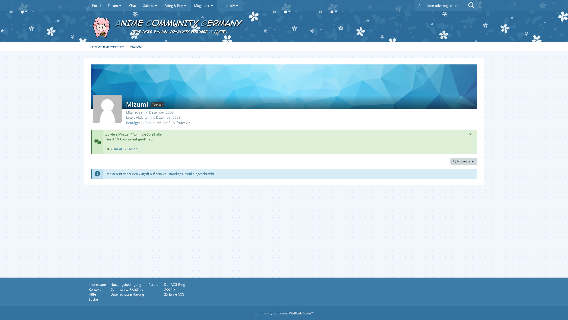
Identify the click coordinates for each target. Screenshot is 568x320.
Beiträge (132, 122)
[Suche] (471, 5)
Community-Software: (284, 313)
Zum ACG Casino (124, 149)
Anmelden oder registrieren (439, 5)
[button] (463, 161)
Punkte (150, 122)
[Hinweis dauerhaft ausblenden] (470, 134)
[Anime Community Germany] (284, 26)
